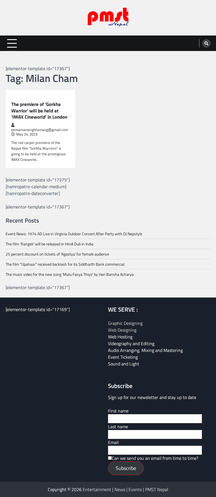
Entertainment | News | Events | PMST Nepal (125, 489)
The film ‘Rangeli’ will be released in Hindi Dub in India (49, 244)
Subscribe (126, 468)
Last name (118, 426)
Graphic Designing (125, 323)
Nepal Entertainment (31, 98)
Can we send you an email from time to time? (155, 458)
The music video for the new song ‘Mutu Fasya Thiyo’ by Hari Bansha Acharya (70, 274)
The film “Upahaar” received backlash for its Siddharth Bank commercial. (65, 264)
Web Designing (122, 330)
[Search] (206, 43)
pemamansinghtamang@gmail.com (39, 129)
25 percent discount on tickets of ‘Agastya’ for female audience (57, 254)
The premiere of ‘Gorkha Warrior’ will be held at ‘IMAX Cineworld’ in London (39, 110)
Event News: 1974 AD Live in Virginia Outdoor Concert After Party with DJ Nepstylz (74, 234)
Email (113, 442)
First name (118, 410)
